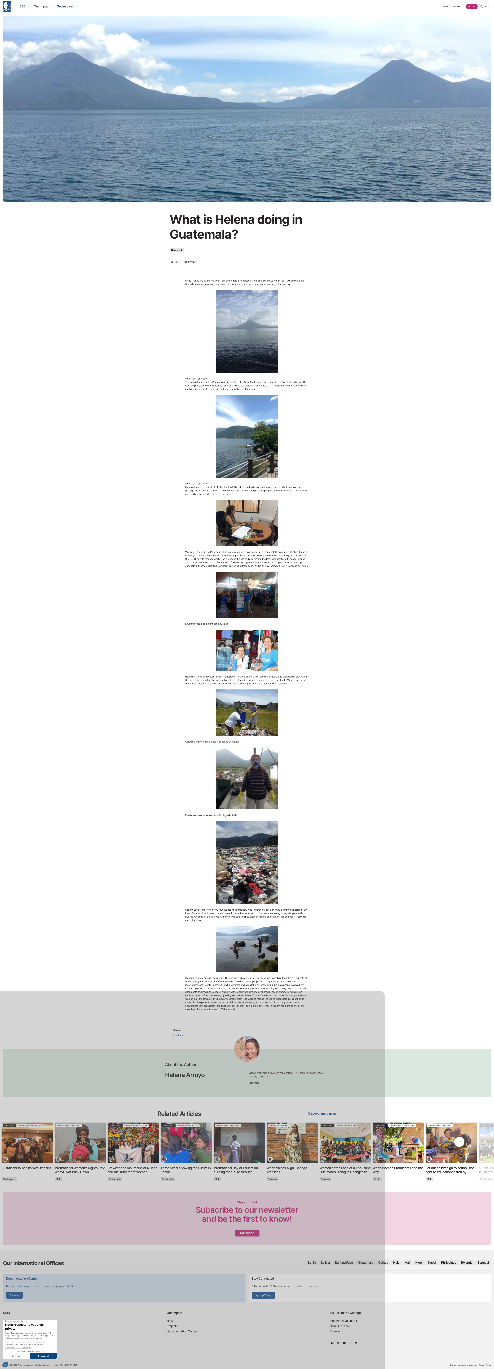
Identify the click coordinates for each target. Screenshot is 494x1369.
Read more (254, 1082)
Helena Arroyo (189, 261)
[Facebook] (333, 1344)
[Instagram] (351, 1344)
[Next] (459, 1142)
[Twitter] (339, 1344)
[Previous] (35, 1142)
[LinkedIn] (357, 1344)
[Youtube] (345, 1344)
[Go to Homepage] (7, 6)
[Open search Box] (481, 6)
